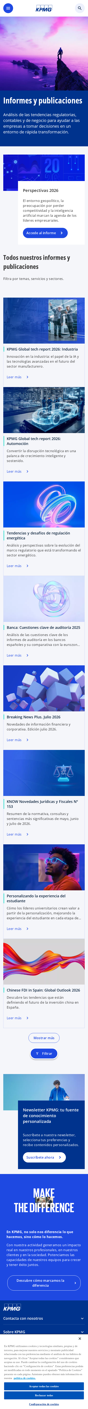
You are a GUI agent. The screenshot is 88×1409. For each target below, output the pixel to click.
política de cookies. (25, 1378)
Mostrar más (44, 1038)
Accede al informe (41, 233)
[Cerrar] (80, 1338)
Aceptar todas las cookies (44, 1386)
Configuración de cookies (44, 1404)
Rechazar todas (44, 1395)
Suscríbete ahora (40, 1157)
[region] (44, 1371)
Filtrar (44, 1053)
